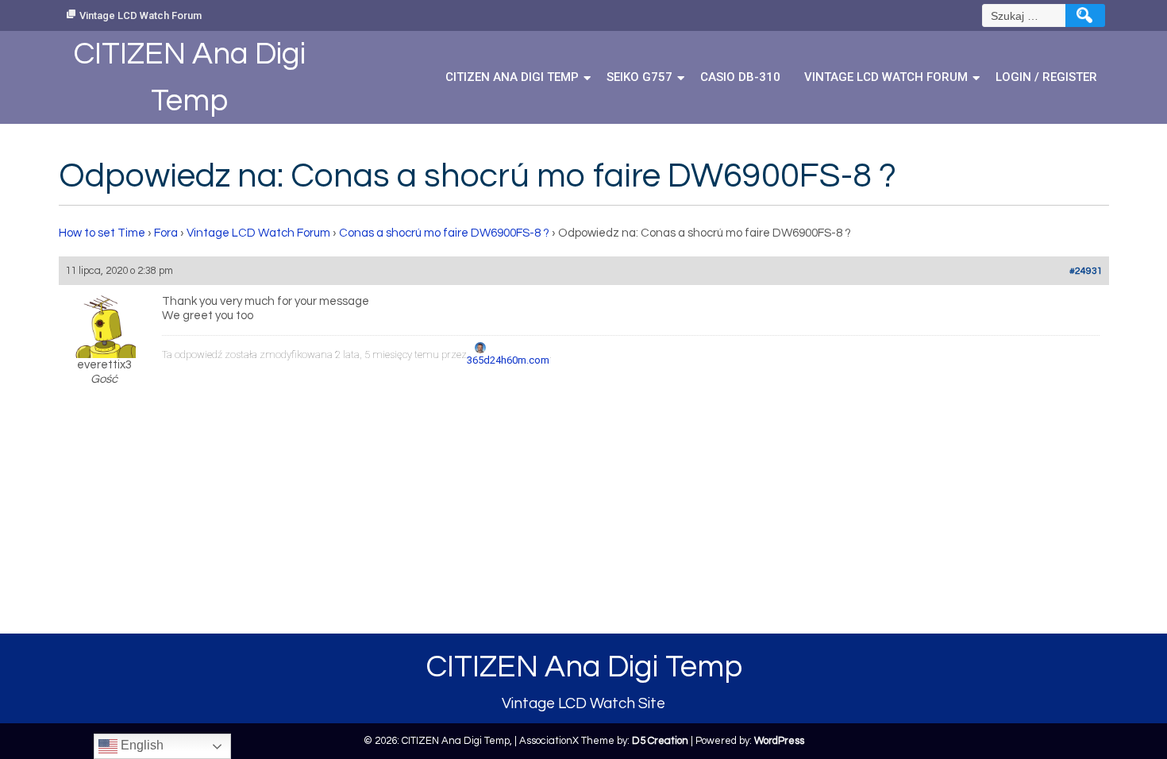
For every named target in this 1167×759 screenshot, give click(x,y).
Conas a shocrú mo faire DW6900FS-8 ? (444, 233)
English (140, 745)
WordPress (779, 740)
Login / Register (1046, 77)
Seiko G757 (639, 77)
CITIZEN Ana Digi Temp (512, 77)
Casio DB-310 (740, 77)
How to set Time (102, 233)
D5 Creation (660, 740)
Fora (166, 233)
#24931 (1086, 271)
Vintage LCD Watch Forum (140, 15)
